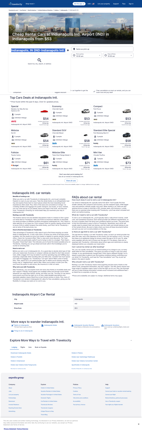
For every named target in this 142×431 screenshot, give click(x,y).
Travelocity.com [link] (13, 10)
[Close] (138, 424)
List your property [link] (14, 394)
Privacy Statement (10, 429)
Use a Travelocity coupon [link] (112, 401)
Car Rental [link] (23, 10)
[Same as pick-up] (102, 49)
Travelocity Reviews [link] (47, 404)
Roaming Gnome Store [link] (15, 408)
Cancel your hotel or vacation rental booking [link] (118, 391)
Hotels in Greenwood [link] (18, 361)
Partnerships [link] (12, 398)
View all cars (71, 181)
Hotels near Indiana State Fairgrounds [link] (23, 365)
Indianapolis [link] (64, 10)
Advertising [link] (12, 411)
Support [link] (107, 388)
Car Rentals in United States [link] (49, 401)
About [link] (10, 388)
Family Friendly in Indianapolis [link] (82, 369)
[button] (71, 75)
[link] (26, 326)
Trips (123, 4)
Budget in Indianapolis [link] (18, 369)
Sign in (131, 4)
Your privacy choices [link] (79, 404)
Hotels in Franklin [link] (16, 357)
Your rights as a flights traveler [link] (114, 404)
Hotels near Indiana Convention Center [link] (85, 361)
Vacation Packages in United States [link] (51, 394)
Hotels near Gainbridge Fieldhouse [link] (83, 357)
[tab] (14, 347)
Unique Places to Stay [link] (47, 411)
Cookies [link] (75, 391)
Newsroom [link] (12, 401)
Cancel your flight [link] (110, 394)
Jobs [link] (10, 391)
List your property (104, 4)
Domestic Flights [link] (46, 398)
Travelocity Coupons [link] (47, 408)
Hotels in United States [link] (47, 388)
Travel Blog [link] (44, 414)
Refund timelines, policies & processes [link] (116, 398)
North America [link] (32, 10)
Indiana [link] (56, 10)
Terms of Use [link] (77, 394)
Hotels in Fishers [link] (77, 353)
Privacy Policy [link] (77, 388)
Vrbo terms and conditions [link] (80, 398)
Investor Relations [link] (14, 404)
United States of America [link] (45, 10)
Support (116, 4)
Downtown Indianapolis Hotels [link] (21, 353)
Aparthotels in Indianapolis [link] (81, 365)
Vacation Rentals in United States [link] (50, 391)
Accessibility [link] (76, 401)
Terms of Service (22, 429)
